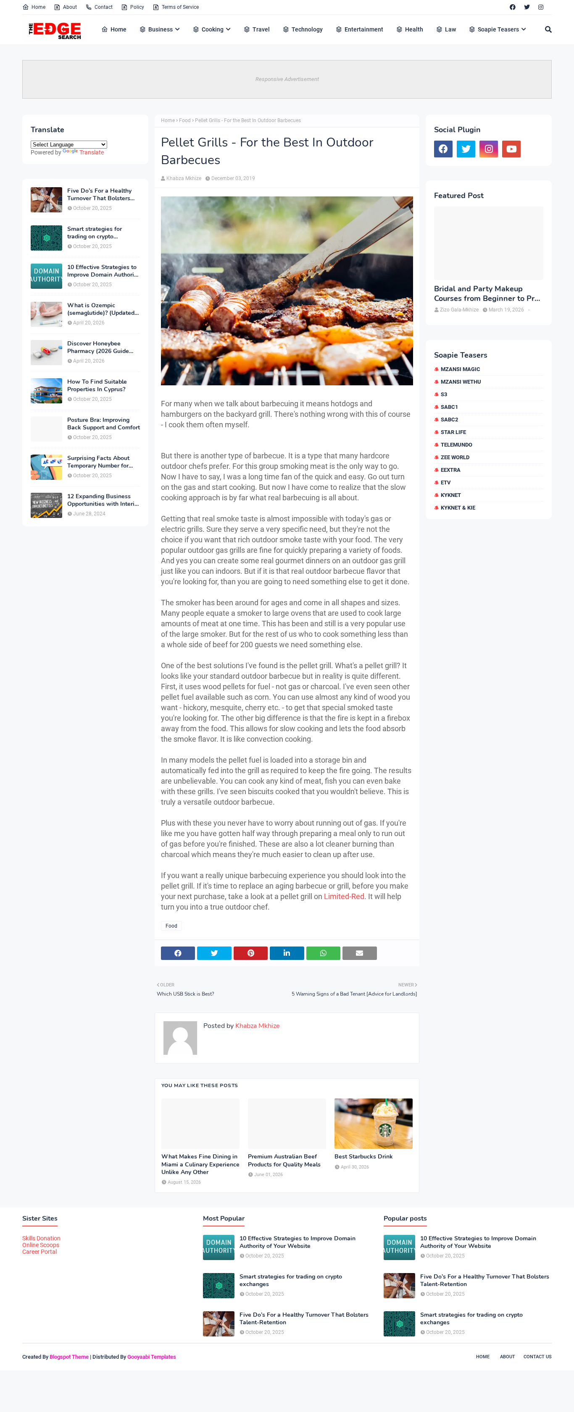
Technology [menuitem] (307, 29)
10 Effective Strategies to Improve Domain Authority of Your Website (103, 271)
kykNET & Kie (458, 508)
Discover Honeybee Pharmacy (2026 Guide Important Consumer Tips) (103, 347)
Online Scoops (40, 1245)
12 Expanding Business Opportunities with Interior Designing (103, 500)
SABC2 (449, 419)
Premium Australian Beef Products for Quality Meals (284, 1160)
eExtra (451, 470)
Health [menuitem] (414, 29)
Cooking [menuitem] (213, 29)
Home (38, 7)
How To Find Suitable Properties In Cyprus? (97, 385)
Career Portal (39, 1251)
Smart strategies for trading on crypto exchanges (94, 233)
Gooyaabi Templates (151, 1357)
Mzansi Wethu (461, 382)
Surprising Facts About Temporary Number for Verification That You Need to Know (98, 462)
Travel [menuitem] (261, 29)
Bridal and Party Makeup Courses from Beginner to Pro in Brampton (486, 294)
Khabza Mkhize (183, 178)
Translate (91, 152)
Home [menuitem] (118, 29)
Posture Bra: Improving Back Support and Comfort (103, 423)
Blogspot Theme (69, 1357)
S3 (444, 394)
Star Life (453, 432)
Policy (137, 7)
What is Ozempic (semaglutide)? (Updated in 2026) (100, 309)
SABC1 (449, 407)
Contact (104, 7)
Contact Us (538, 1357)
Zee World (455, 457)
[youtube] (511, 149)
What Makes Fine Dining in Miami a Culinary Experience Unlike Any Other (200, 1164)
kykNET (451, 495)
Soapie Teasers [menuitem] (498, 29)
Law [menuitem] (450, 29)
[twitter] (527, 7)
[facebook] (513, 7)
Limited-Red (344, 896)
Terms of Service (180, 7)
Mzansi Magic (460, 369)
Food (185, 120)
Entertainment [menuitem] (364, 29)
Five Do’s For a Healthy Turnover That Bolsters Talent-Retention (99, 194)
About (70, 7)
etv (446, 482)
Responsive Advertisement (287, 79)
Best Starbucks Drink (363, 1157)
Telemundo (456, 445)
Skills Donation (41, 1238)
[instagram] (540, 7)
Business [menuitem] (160, 29)
